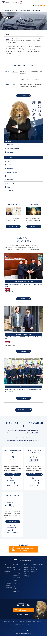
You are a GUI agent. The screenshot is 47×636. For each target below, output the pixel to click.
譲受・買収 (26, 569)
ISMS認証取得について (32, 621)
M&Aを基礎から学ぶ (8, 567)
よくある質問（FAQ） (7, 621)
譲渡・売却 (26, 567)
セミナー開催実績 (7, 585)
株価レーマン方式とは (12, 485)
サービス (25, 564)
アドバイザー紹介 (33, 483)
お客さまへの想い (33, 480)
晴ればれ (9, 530)
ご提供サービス (33, 485)
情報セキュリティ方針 (23, 621)
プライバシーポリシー (15, 621)
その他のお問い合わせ (24, 614)
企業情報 (15, 580)
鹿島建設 (7, 39)
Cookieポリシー (40, 621)
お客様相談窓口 (26, 626)
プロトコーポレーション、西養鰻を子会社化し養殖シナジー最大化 (31, 72)
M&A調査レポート (7, 573)
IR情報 (14, 583)
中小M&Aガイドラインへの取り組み (33, 624)
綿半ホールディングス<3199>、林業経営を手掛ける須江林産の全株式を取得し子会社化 (31, 85)
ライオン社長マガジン (17, 594)
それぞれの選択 (10, 527)
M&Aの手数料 (10, 483)
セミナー (5, 580)
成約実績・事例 (34, 564)
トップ (5, 9)
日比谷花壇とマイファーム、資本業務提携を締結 (30, 79)
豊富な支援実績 (16, 575)
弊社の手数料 (15, 567)
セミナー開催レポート (8, 587)
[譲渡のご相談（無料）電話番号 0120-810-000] (36, 5)
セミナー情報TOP (7, 583)
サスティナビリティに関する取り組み (16, 626)
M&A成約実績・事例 (11, 532)
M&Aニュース (9, 9)
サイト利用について (11, 624)
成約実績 (33, 567)
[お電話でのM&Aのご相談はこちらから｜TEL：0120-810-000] (23, 604)
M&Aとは (6, 564)
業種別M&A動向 (7, 571)
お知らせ (15, 586)
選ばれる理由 (16, 564)
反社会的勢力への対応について (20, 624)
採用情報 (15, 588)
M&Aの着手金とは (11, 480)
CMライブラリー (16, 591)
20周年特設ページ (33, 626)
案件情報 (41, 564)
